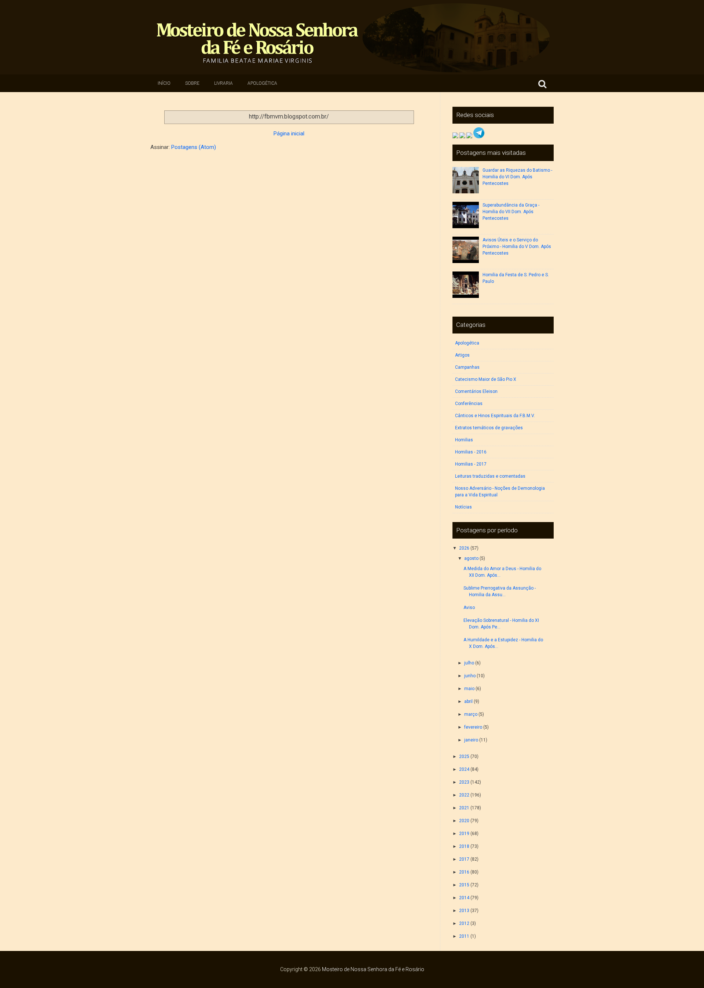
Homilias (464, 439)
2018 (464, 846)
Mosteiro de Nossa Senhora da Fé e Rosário (373, 969)
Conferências (469, 403)
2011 (464, 936)
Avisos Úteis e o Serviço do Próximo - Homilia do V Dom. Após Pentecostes (517, 246)
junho (470, 675)
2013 (464, 910)
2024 (464, 769)
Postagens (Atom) (193, 147)
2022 (464, 795)
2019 (464, 833)
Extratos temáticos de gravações (489, 427)
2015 (464, 884)
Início (164, 83)
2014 (464, 897)
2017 (464, 859)
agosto (471, 558)
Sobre (192, 83)
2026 (464, 548)
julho (469, 663)
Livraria (223, 83)
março (470, 714)
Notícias (463, 507)
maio (469, 688)
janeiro (471, 740)
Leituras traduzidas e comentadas (490, 476)
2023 (464, 782)
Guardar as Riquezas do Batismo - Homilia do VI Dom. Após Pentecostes (517, 177)
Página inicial (289, 133)
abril (468, 701)
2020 (464, 820)
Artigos (462, 355)
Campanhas (467, 367)
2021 (464, 807)
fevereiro (473, 727)
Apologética (262, 83)
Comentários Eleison (476, 391)
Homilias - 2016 (471, 452)
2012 (464, 923)
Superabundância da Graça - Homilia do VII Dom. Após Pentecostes (511, 212)
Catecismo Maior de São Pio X (485, 379)
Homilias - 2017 (471, 464)
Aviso (469, 607)
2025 (464, 756)
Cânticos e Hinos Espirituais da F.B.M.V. (495, 415)
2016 (464, 872)
